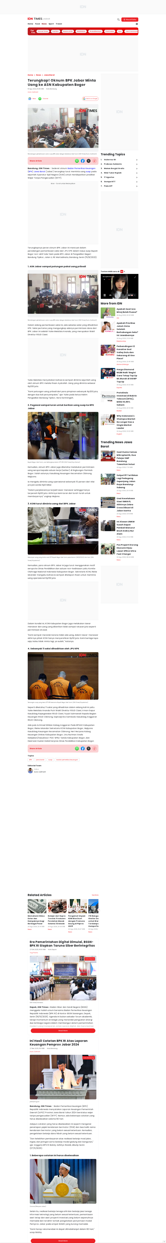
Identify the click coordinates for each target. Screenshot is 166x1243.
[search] (118, 19)
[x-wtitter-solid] (89, 161)
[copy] (94, 161)
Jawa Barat (39, 171)
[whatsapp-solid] (77, 161)
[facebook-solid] (83, 161)
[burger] (136, 24)
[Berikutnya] (98, 894)
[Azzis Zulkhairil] (30, 770)
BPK (30, 171)
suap (88, 171)
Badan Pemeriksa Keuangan (82, 168)
